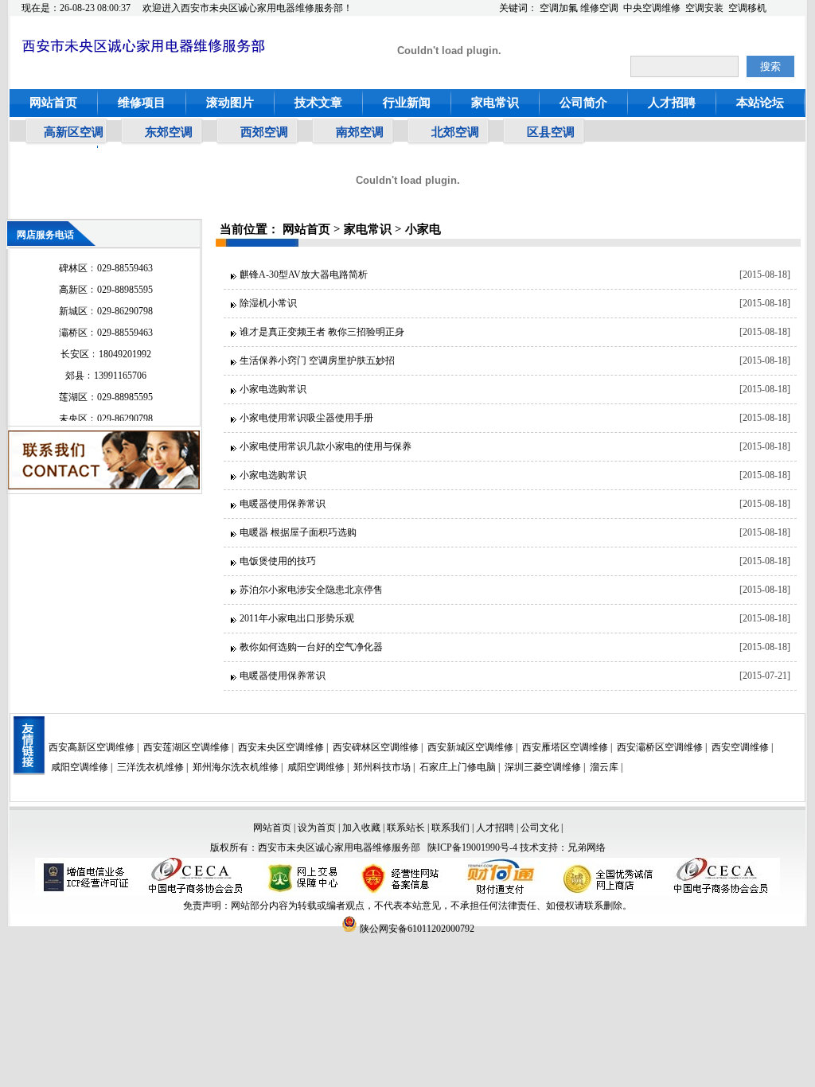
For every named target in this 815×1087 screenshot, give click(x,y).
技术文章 (318, 102)
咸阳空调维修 (79, 767)
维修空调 (599, 8)
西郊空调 (264, 132)
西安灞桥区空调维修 (660, 747)
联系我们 (450, 827)
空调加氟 (559, 8)
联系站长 (407, 827)
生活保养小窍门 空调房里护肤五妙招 (317, 360)
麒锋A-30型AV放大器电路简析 (304, 274)
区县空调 (551, 132)
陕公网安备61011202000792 (415, 928)
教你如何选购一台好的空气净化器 (311, 647)
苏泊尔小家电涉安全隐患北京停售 (311, 589)
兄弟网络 (586, 847)
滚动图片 (230, 102)
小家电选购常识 (273, 389)
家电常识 (495, 102)
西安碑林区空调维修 (376, 747)
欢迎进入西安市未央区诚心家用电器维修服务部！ (247, 8)
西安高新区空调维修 (92, 747)
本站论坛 (760, 102)
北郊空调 (455, 132)
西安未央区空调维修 (281, 747)
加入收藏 (361, 827)
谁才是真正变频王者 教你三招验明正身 (322, 331)
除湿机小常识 (268, 303)
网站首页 (53, 102)
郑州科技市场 (382, 767)
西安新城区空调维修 (470, 747)
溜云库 (604, 767)
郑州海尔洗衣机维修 (236, 767)
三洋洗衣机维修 (150, 767)
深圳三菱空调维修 (543, 767)
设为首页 (317, 827)
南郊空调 (360, 132)
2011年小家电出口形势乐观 (297, 618)
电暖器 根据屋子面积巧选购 (298, 532)
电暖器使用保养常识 (283, 503)
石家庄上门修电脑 (457, 767)
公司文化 (540, 827)
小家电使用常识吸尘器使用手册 (306, 417)
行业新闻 (407, 102)
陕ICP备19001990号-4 (472, 847)
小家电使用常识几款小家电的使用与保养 (325, 446)
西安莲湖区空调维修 (186, 747)
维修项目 (142, 102)
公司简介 (583, 102)
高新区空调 (73, 132)
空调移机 (747, 8)
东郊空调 (169, 132)
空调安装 (704, 8)
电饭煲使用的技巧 (278, 561)
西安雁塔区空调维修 (565, 747)
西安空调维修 (740, 747)
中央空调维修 (651, 8)
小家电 (423, 229)
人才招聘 (672, 102)
